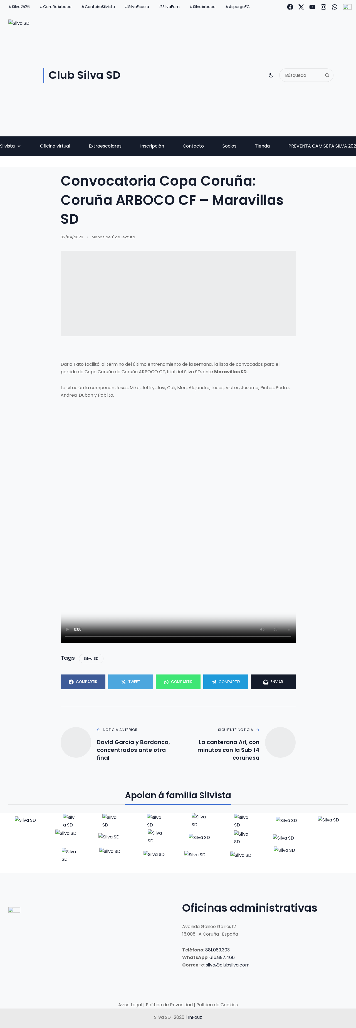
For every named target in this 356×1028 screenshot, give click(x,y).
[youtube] (312, 7)
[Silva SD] (26, 821)
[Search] (327, 75)
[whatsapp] (335, 7)
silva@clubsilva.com (227, 965)
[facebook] (290, 7)
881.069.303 (217, 950)
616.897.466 (222, 957)
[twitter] (301, 7)
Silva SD (91, 658)
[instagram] (323, 7)
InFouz (195, 1017)
